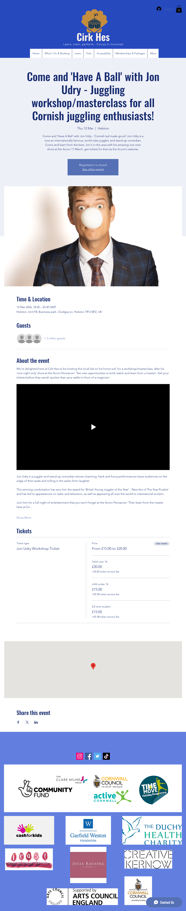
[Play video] (93, 427)
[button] (179, 9)
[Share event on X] (27, 722)
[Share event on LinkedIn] (36, 722)
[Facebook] (88, 756)
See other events (93, 169)
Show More (24, 517)
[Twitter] (97, 756)
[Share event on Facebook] (18, 722)
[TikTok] (106, 756)
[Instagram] (79, 756)
